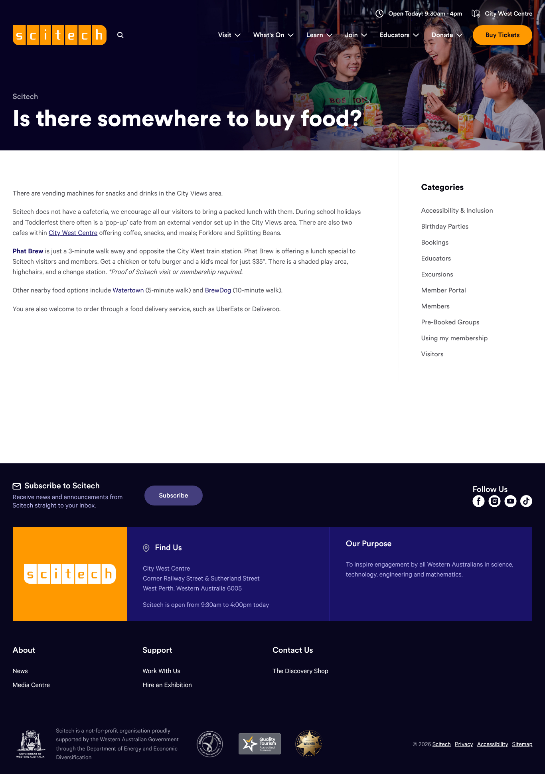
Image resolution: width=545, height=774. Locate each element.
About (24, 650)
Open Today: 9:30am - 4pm (425, 14)
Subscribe (173, 496)
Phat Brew (28, 250)
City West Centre (508, 14)
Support (157, 650)
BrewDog (218, 289)
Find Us (168, 548)
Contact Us (292, 650)
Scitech (25, 96)
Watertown (128, 289)
